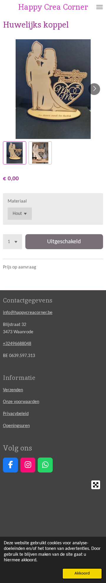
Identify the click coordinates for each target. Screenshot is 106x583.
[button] (14, 152)
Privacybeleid (16, 414)
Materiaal (17, 201)
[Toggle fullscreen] (95, 484)
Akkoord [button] (82, 573)
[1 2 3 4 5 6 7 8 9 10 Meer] (12, 241)
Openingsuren (16, 426)
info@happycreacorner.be (27, 312)
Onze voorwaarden (21, 402)
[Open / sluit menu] (99, 7)
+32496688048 (17, 343)
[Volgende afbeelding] (94, 89)
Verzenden (13, 390)
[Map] (53, 521)
